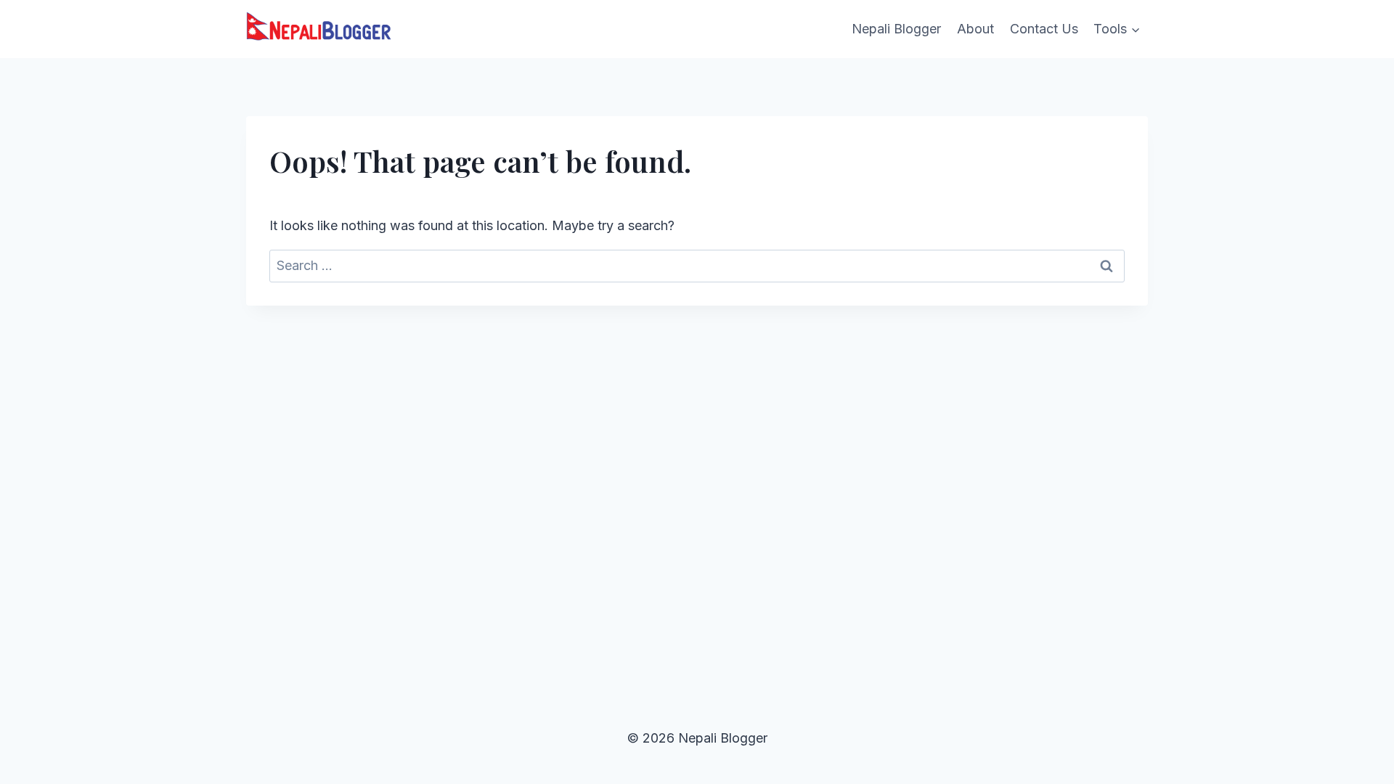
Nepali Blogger (896, 28)
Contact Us (1044, 28)
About (975, 28)
